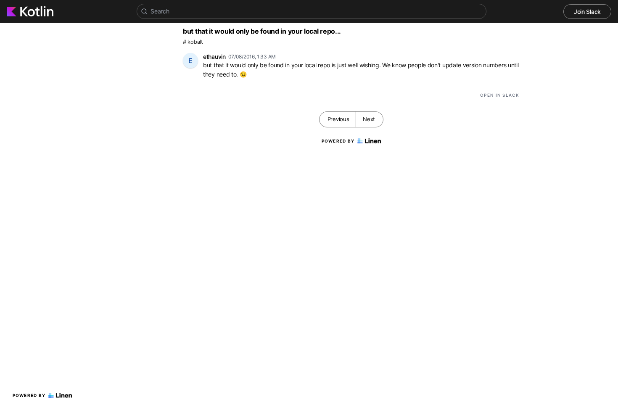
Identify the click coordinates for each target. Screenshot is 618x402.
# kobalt (193, 42)
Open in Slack (499, 95)
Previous (338, 119)
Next (369, 119)
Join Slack (587, 11)
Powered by (29, 395)
